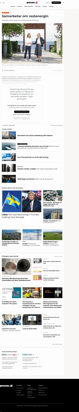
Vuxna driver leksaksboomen (30, 363)
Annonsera (18, 392)
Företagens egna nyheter (10, 256)
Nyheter (13, 6)
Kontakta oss (41, 390)
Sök (3, 2)
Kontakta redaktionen (43, 388)
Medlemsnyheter (28, 6)
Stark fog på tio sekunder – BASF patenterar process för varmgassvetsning (31, 359)
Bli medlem (18, 390)
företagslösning (26, 118)
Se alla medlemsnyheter (57, 344)
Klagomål (29, 395)
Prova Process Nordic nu (22, 111)
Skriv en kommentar (57, 125)
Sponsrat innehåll (31, 397)
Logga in (27, 114)
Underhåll (19, 6)
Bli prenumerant (20, 388)
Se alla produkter (20, 394)
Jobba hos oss (41, 392)
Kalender (51, 6)
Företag (45, 6)
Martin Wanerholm (10, 70)
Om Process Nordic (42, 394)
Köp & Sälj (37, 6)
